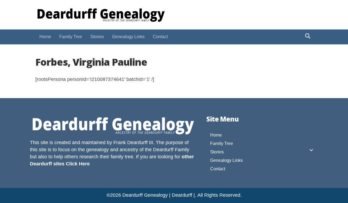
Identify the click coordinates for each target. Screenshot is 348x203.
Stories (97, 36)
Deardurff (163, 149)
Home (45, 36)
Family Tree (70, 36)
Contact (160, 36)
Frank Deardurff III (133, 142)
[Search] (308, 36)
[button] (311, 150)
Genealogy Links (128, 36)
